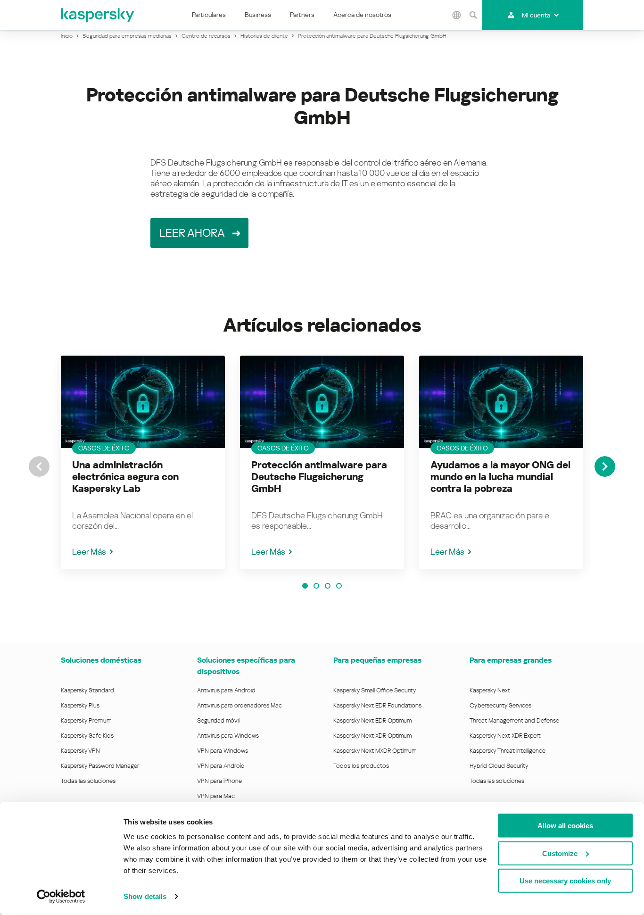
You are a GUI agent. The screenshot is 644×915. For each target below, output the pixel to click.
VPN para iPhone (219, 780)
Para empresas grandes (511, 660)
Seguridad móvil (218, 720)
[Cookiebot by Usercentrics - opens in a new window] (61, 897)
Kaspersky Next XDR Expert (505, 735)
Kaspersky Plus (80, 705)
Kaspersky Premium (86, 720)
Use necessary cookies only (565, 881)
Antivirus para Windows (228, 735)
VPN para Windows (222, 750)
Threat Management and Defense (514, 720)
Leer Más (89, 552)
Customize (560, 853)
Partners (302, 14)
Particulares (209, 14)
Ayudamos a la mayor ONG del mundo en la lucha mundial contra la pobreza (500, 476)
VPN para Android (221, 765)
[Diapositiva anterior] (39, 466)
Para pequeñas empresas (377, 660)
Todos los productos (361, 765)
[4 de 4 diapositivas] (339, 585)
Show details (145, 896)
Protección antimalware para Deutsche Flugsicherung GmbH (319, 476)
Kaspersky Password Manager (100, 765)
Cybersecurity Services (500, 705)
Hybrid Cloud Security (499, 765)
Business (258, 14)
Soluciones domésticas (101, 660)
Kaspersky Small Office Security (374, 690)
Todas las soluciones (88, 780)
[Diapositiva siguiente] (605, 466)
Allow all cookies (565, 826)
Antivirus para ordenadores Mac (239, 705)
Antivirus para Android (226, 690)
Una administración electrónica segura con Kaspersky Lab (125, 476)
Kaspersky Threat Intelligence (507, 750)
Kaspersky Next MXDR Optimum (374, 750)
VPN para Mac (216, 795)
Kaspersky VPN (80, 750)
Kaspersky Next (490, 690)
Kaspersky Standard (87, 690)
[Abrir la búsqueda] (473, 15)
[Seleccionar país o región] (456, 15)
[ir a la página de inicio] (98, 15)
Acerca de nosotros (362, 14)
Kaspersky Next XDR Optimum (372, 735)
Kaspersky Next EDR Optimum (372, 720)
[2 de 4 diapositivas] (316, 585)
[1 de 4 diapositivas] (305, 585)
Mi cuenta (536, 15)
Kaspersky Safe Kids (87, 735)
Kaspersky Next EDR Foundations (377, 705)
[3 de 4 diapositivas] (327, 585)
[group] (142, 462)
